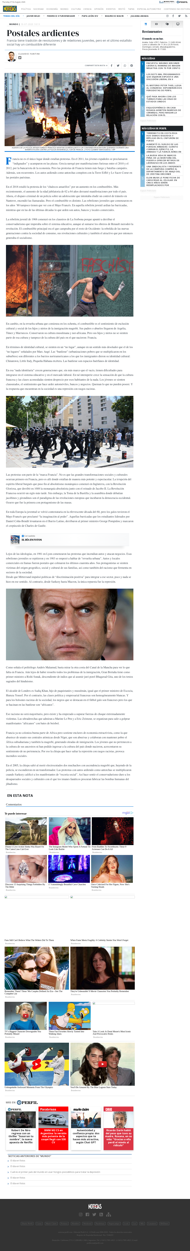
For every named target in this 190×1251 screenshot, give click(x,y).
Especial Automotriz (149, 9)
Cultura (76, 9)
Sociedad (38, 9)
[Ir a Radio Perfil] (167, 2)
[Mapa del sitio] (108, 1214)
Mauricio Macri (114, 15)
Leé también (30, 536)
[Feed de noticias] (186, 16)
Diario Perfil (27, 1223)
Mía (142, 1223)
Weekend (87, 1223)
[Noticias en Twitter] (179, 16)
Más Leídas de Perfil (154, 128)
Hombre (75, 1223)
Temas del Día (11, 15)
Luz (134, 1223)
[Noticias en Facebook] (173, 16)
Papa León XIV (90, 15)
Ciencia (87, 9)
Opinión (98, 9)
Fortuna (64, 1223)
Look (126, 1223)
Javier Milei (34, 15)
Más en (10, 1102)
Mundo (64, 9)
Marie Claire (51, 1223)
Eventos (111, 9)
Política (26, 9)
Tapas (131, 9)
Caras (39, 1223)
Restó (121, 9)
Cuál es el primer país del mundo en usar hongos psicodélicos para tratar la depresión (55, 1171)
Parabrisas (100, 1223)
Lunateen (152, 1223)
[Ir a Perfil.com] (182, 2)
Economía (52, 9)
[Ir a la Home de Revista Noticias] (10, 9)
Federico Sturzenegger (61, 15)
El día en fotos (32, 539)
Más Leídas (148, 58)
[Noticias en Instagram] (167, 16)
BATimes (164, 1223)
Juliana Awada (139, 15)
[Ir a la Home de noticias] (95, 1206)
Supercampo (114, 1223)
